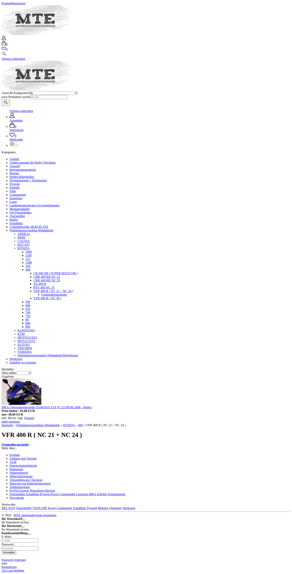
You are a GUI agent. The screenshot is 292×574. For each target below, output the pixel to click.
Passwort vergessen (14, 560)
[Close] (24, 519)
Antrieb (14, 159)
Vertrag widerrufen (13, 58)
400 (27, 269)
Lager (13, 201)
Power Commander (60, 508)
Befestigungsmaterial (23, 169)
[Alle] (6, 102)
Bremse (14, 173)
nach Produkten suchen (16, 97)
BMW (21, 237)
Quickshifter (17, 216)
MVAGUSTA (26, 341)
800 (27, 323)
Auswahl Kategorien (15, 93)
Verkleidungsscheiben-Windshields (31, 230)
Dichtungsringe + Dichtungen (28, 180)
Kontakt (7, 3)
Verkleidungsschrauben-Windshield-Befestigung (47, 355)
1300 (28, 262)
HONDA (23, 248)
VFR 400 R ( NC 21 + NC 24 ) (53, 291)
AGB (13, 462)
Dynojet (15, 184)
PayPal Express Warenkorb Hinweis (32, 490)
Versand (29, 418)
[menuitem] (150, 117)
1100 (28, 255)
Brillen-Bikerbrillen (22, 177)
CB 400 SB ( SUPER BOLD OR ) (55, 273)
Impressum (18, 3)
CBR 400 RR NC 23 (46, 276)
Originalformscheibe (54, 294)
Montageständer (20, 209)
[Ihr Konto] (4, 39)
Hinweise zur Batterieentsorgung (30, 483)
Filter (13, 191)
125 (27, 259)
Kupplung (16, 198)
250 (27, 266)
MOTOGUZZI (27, 337)
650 (27, 309)
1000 (28, 251)
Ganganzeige (18, 194)
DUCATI (23, 244)
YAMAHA (24, 351)
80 (27, 319)
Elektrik (14, 187)
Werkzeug (16, 359)
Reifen (14, 219)
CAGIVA (23, 241)
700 (27, 312)
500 (27, 301)
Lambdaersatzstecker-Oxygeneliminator (34, 205)
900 (27, 326)
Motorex (103, 508)
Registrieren (9, 567)
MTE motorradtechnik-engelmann (35, 515)
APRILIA (23, 234)
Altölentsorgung (20, 487)
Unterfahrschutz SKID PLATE (29, 226)
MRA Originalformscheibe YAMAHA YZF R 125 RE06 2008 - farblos (47, 407)
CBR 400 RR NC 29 (46, 280)
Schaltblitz (16, 223)
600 (27, 305)
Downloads (17, 497)
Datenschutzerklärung (23, 465)
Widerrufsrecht (19, 472)
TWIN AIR (39, 508)
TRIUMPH (24, 348)
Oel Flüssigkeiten (20, 212)
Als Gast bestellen (13, 570)
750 (27, 316)
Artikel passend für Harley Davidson (33, 162)
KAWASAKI (26, 330)
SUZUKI (23, 344)
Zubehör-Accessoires (23, 362)
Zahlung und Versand (23, 458)
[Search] (4, 55)
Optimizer (115, 508)
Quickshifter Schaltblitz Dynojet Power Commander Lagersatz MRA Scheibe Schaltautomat (67, 494)
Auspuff (15, 166)
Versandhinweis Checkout (26, 480)
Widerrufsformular (21, 476)
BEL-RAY (8, 508)
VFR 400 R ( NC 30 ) (47, 298)
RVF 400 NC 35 (43, 287)
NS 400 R (39, 284)
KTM (21, 334)
